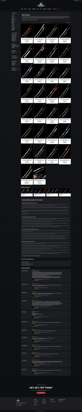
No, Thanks (41, 213)
